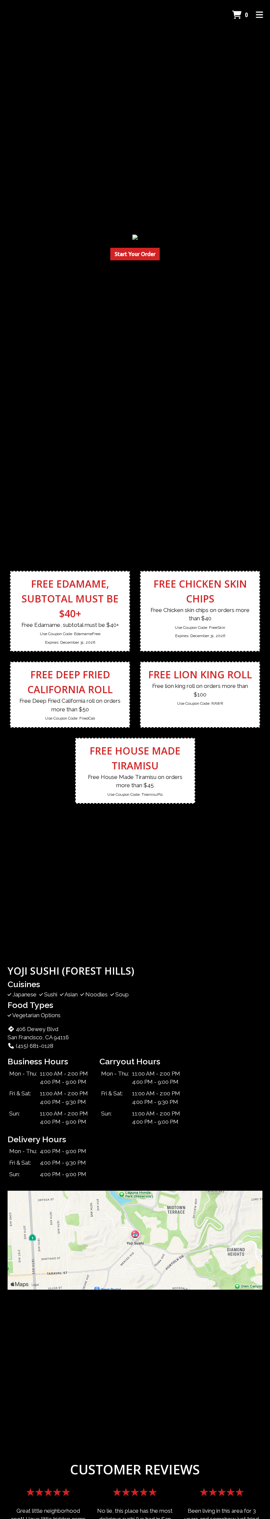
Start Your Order (135, 254)
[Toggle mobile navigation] (259, 15)
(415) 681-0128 (34, 1046)
